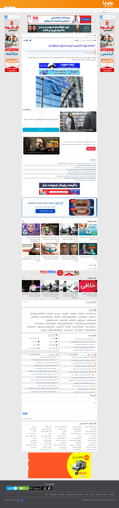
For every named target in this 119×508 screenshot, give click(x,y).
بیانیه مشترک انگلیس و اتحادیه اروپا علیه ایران (83, 350)
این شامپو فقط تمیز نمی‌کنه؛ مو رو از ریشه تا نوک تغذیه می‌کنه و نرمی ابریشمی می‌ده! (76, 176)
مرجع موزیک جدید (82, 317)
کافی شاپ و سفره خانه (61, 440)
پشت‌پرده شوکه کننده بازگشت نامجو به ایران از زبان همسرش (42, 371)
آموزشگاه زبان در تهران (76, 445)
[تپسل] (23, 110)
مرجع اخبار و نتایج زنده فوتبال (69, 317)
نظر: (95, 403)
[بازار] (23, 488)
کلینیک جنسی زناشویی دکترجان (65, 324)
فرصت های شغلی (78, 494)
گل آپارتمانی (72, 320)
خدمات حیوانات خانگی (76, 434)
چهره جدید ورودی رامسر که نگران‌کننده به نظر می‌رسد (43, 374)
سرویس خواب (48, 438)
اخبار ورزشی (98, 10)
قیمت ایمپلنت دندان (91, 314)
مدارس (64, 431)
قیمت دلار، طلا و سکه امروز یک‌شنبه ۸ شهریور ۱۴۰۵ (44, 360)
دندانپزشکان (93, 443)
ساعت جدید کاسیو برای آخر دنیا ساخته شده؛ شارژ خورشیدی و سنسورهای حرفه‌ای (77, 163)
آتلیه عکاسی (63, 449)
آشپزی (81, 10)
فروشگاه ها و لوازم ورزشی (75, 440)
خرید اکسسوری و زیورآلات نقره (38, 314)
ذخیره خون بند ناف (39, 324)
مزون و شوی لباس (47, 429)
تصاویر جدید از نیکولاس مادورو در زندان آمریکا (83, 357)
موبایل (34, 438)
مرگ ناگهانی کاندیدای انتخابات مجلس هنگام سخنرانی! (43, 380)
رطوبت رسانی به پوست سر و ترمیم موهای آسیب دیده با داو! (82, 174)
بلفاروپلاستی (73, 314)
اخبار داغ (73, 354)
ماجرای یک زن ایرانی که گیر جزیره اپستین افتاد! (83, 386)
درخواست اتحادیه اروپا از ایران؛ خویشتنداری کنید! (82, 342)
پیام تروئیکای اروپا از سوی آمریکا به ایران (84, 339)
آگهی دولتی (61, 494)
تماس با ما (86, 494)
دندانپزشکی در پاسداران (78, 327)
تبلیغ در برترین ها (69, 494)
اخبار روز (105, 10)
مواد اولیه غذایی (35, 317)
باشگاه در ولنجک (63, 320)
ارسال (25, 413)
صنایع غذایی (63, 443)
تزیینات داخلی (48, 443)
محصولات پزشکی (77, 429)
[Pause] (62, 130)
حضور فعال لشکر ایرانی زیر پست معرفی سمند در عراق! (81, 372)
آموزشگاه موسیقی (77, 447)
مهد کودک (64, 434)
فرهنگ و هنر (71, 10)
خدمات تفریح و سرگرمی (30, 436)
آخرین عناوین (90, 354)
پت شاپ (79, 436)
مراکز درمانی (93, 436)
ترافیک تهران (52, 345)
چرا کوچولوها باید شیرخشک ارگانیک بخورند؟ (85, 180)
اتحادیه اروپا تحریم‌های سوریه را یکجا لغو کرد (84, 347)
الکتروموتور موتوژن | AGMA (55, 330)
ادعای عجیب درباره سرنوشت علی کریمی (47, 386)
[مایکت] (12, 488)
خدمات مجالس (62, 447)
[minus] (27, 40)
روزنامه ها (53, 338)
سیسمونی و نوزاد (32, 434)
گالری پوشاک (48, 427)
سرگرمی (59, 10)
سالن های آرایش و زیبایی (90, 427)
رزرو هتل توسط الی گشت (47, 317)
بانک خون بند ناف (79, 330)
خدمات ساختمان (47, 445)
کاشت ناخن (93, 429)
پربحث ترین (33, 354)
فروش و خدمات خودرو (31, 445)
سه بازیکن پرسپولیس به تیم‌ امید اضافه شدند (84, 392)
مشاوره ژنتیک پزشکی (51, 324)
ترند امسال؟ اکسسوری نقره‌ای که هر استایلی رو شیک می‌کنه (82, 172)
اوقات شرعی (52, 348)
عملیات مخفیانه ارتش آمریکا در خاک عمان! (46, 377)
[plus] (30, 40)
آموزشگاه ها (78, 443)
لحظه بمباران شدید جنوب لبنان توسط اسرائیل (83, 369)
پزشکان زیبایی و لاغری (91, 447)
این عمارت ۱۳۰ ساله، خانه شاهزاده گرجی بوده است (83, 377)
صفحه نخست (111, 10)
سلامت (77, 10)
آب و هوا (35, 342)
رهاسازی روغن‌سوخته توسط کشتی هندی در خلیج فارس (81, 380)
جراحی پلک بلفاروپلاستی (52, 320)
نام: (95, 399)
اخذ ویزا (34, 427)
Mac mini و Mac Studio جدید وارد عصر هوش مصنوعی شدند (81, 169)
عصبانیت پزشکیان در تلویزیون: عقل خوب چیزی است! (43, 391)
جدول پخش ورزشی (32, 348)
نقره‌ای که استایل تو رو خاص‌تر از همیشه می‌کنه (85, 167)
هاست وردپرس (59, 327)
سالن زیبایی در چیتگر (91, 327)
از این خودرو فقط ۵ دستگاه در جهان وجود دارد (83, 363)
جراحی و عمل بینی (68, 330)
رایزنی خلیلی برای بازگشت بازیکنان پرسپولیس (84, 383)
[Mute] (64, 130)
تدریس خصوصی (62, 429)
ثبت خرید (41, 130)
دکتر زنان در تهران (92, 440)
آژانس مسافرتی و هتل (46, 449)
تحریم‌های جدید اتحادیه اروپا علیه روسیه (85, 344)
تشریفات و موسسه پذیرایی (60, 445)
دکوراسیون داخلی (47, 440)
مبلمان (49, 434)
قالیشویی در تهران (47, 447)
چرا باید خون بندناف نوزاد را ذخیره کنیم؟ (86, 165)
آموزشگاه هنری (77, 449)
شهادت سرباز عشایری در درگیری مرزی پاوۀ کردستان (83, 360)
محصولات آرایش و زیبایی (90, 434)
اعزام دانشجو (33, 429)
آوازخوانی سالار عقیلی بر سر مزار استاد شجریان (45, 366)
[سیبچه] (46, 488)
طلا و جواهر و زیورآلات (46, 431)
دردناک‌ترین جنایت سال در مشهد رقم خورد (46, 363)
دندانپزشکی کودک (92, 445)
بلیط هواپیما (81, 314)
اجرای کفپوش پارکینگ (90, 330)
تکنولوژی (64, 10)
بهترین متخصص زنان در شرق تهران (46, 327)
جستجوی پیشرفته (53, 494)
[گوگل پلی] (35, 488)
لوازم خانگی (33, 440)
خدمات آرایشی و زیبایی (90, 431)
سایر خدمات (33, 447)
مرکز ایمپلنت (44, 330)
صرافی (34, 431)
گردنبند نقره (50, 314)
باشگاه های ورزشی (77, 438)
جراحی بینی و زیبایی (91, 449)
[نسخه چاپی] (24, 40)
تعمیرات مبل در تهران (46, 436)
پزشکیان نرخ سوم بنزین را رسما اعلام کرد (46, 383)
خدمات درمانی (78, 431)
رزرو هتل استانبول (91, 320)
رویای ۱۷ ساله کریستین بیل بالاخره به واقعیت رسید (83, 375)
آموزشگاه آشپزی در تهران (60, 427)
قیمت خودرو (52, 342)
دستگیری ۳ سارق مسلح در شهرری (86, 389)
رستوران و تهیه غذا (61, 436)
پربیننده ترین (52, 354)
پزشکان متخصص (92, 438)
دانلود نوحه (68, 327)
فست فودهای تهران (61, 438)
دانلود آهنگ (57, 317)
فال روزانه (35, 345)
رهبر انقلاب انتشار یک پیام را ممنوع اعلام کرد (46, 369)
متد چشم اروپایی (81, 320)
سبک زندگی (92, 10)
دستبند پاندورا (92, 317)
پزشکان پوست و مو (76, 427)
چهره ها (86, 10)
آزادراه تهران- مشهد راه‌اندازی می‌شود (47, 357)
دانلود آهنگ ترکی (31, 327)
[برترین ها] (108, 4)
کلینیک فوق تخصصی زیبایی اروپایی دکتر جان (85, 324)
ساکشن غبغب (65, 314)
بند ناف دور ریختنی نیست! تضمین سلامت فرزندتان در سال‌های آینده (80, 178)
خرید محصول (91, 149)
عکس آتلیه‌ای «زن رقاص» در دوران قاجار (84, 366)
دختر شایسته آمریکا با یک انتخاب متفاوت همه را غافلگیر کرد (42, 388)
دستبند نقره (57, 314)
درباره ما (92, 494)
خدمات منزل (33, 443)
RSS (47, 494)
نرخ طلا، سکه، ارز (33, 338)
